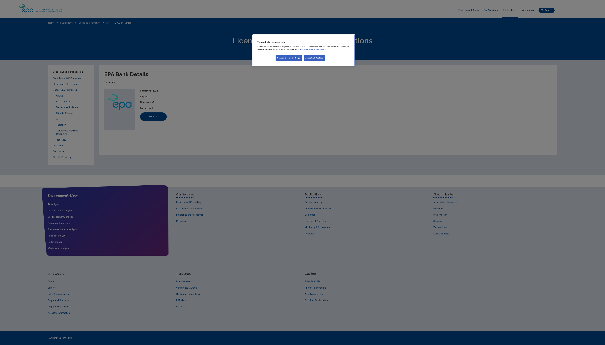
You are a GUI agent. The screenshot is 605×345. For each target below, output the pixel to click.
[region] (303, 50)
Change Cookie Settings (288, 58)
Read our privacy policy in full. (313, 49)
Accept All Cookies (314, 58)
